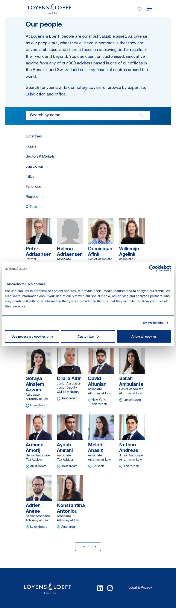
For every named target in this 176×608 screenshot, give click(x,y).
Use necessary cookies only (32, 336)
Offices (31, 207)
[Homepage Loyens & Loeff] (49, 8)
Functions (33, 187)
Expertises (34, 137)
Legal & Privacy (140, 588)
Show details (153, 323)
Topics (31, 147)
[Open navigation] (149, 8)
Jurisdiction (34, 167)
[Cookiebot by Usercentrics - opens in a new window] (152, 268)
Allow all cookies (144, 336)
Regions (32, 197)
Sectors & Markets (40, 157)
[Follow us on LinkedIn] (100, 588)
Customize (85, 336)
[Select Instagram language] (110, 588)
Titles (30, 177)
